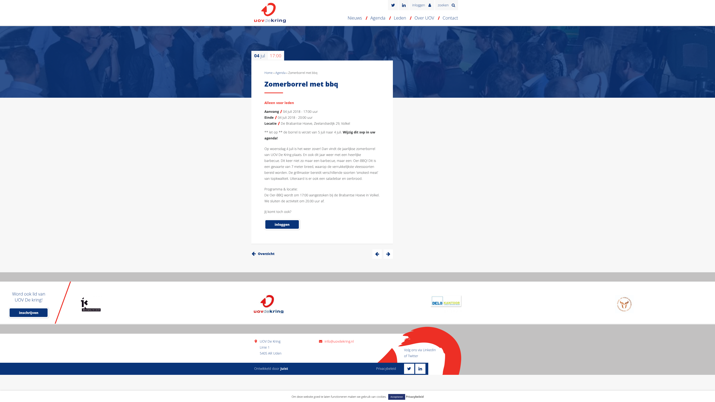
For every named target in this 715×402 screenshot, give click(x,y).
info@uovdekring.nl (339, 341)
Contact (450, 18)
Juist (284, 368)
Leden (400, 18)
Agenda (377, 18)
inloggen (418, 5)
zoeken (443, 5)
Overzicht (266, 253)
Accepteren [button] (396, 396)
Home (268, 73)
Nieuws (355, 18)
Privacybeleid (386, 368)
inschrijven (28, 312)
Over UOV (424, 18)
